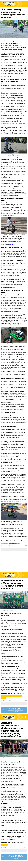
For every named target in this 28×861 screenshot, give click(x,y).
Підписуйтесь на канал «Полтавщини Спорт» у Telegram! (15, 709)
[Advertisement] (14, 561)
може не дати (12, 244)
